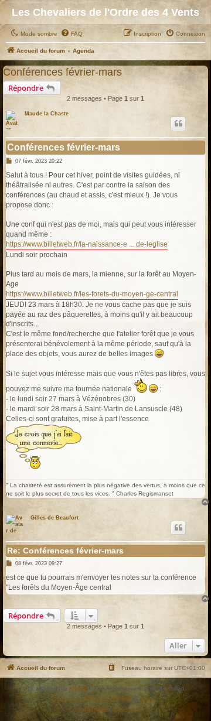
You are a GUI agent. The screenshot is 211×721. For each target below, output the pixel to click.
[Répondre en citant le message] (178, 124)
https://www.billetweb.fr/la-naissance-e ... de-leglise (87, 244)
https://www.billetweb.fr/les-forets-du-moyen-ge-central (92, 294)
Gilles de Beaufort (54, 518)
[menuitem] (71, 34)
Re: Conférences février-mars (65, 550)
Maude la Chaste (47, 114)
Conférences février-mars (62, 72)
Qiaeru (148, 699)
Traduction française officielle (92, 699)
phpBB (78, 688)
